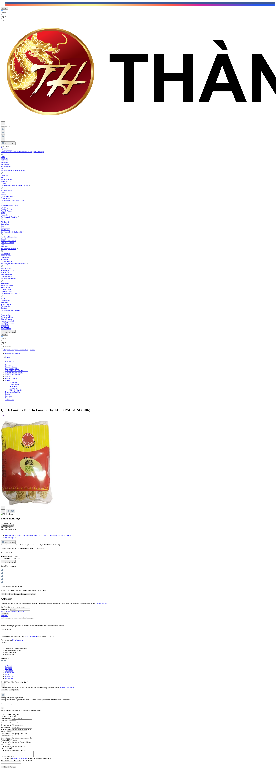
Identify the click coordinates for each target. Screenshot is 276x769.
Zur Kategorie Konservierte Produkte (14, 264)
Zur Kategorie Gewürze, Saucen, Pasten (15, 185)
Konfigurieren (14, 690)
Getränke (8, 376)
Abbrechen (4, 616)
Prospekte (8, 669)
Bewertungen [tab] (10, 538)
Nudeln (7, 380)
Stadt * (3, 744)
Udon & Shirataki (15, 390)
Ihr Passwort (5, 609)
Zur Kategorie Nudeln (8, 249)
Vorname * (4, 720)
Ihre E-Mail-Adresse (8, 607)
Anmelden (4, 148)
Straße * (3, 731)
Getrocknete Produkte (12, 375)
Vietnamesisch (6, 21)
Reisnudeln (13, 388)
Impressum (9, 678)
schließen (5, 767)
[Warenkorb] (2, 155)
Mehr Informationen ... (67, 688)
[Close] (3, 508)
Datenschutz (9, 676)
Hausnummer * (6, 736)
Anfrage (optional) (7, 756)
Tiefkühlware (9, 400)
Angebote (8, 665)
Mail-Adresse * (6, 727)
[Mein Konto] (3, 139)
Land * (3, 748)
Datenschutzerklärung (19, 758)
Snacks (7, 394)
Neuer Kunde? (102, 603)
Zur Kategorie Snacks (8, 278)
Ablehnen (5, 690)
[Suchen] (3, 129)
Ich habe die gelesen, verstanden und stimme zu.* (27, 758)
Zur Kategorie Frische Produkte (12, 232)
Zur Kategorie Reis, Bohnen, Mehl (13, 170)
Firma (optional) (6, 718)
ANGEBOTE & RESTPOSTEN (16, 371)
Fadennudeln (13, 382)
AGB (7, 674)
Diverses (8, 365)
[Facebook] (5, 3)
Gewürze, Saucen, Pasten (14, 373)
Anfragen (41, 152)
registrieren (8, 150)
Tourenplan (9, 671)
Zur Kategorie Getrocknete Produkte (13, 200)
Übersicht (4, 152)
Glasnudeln (13, 386)
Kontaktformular (18, 640)
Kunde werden (10, 673)
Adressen (24, 152)
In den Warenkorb (7, 525)
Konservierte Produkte (12, 392)
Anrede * (4, 716)
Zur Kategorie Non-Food (9, 293)
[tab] (38, 535)
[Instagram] (5, 4)
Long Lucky (5, 415)
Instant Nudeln (14, 384)
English (3, 17)
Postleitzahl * (5, 740)
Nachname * (5, 723)
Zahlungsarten (33, 152)
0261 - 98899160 (31, 636)
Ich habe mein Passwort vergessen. (13, 611)
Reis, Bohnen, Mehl (12, 369)
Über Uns (8, 667)
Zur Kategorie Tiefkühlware (10, 310)
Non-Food (8, 398)
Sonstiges (8, 396)
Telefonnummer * (7, 725)
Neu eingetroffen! (11, 367)
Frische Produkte (11, 378)
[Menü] (3, 123)
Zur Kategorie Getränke (9, 217)
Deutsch (3, 13)
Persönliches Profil (14, 152)
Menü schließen (10, 144)
